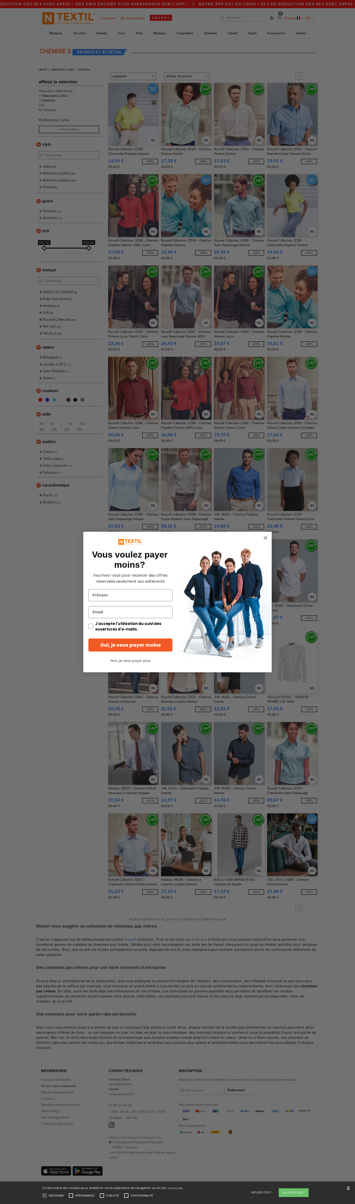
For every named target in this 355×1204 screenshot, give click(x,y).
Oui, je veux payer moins (130, 645)
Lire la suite (175, 1188)
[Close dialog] (265, 538)
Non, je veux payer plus (130, 660)
